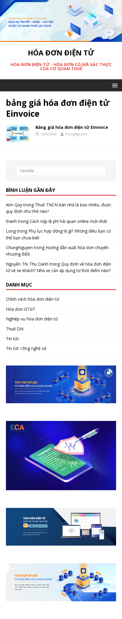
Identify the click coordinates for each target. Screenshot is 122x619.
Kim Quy (14, 205)
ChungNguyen (76, 134)
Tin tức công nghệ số (26, 348)
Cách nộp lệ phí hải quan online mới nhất (68, 221)
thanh (11, 221)
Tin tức (12, 338)
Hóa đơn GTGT (20, 309)
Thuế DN (14, 329)
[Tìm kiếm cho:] (61, 171)
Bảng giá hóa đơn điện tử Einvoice (72, 127)
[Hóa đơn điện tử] (61, 38)
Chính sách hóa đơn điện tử (32, 299)
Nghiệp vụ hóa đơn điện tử (32, 319)
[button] (114, 85)
